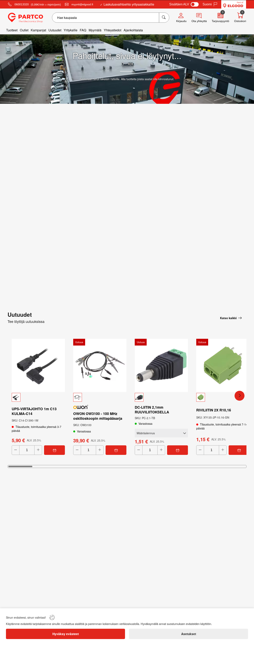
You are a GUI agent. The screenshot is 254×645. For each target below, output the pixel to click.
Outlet (24, 30)
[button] (38, 397)
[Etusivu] (122, 63)
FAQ (83, 30)
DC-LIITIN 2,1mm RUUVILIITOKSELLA (152, 409)
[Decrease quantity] (15, 450)
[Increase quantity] (38, 450)
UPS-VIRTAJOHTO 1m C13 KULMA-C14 (34, 411)
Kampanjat (38, 30)
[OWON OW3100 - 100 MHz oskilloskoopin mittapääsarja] (99, 365)
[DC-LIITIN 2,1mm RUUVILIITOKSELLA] (161, 365)
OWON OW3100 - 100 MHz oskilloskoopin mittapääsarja (97, 416)
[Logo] (25, 18)
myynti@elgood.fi (82, 4)
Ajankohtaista (133, 30)
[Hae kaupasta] (164, 17)
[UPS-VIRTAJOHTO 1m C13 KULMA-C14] (38, 365)
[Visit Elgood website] (233, 4)
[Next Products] (239, 396)
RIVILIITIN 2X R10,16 (213, 410)
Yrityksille (70, 30)
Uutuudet (54, 30)
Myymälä (95, 30)
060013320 (21, 4)
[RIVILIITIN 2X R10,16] (222, 365)
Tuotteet (11, 30)
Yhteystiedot (112, 30)
